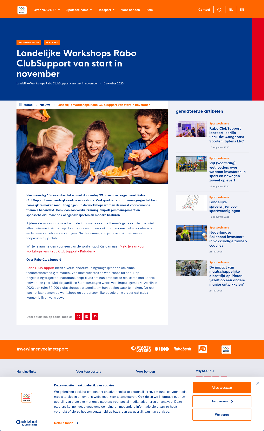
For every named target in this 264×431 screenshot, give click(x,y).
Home (28, 105)
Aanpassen (220, 401)
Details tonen (63, 423)
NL (231, 9)
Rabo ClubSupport (40, 268)
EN (242, 9)
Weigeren (222, 414)
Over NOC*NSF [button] (45, 9)
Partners (52, 42)
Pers (149, 9)
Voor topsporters (88, 371)
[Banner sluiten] (257, 383)
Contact (204, 9)
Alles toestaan (222, 387)
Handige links (26, 371)
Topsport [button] (105, 9)
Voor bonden (130, 9)
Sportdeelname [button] (77, 9)
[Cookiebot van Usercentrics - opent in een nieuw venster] (27, 423)
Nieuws (45, 105)
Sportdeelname (29, 42)
